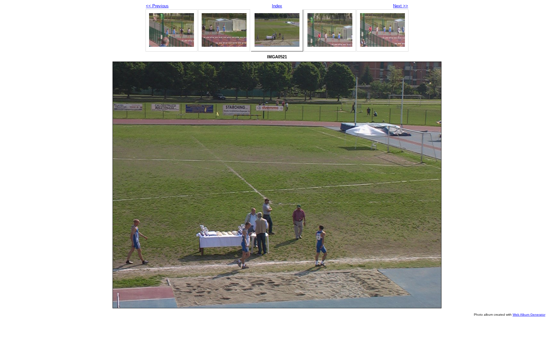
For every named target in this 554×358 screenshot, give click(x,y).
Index (277, 6)
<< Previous (157, 6)
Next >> (400, 6)
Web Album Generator (529, 314)
